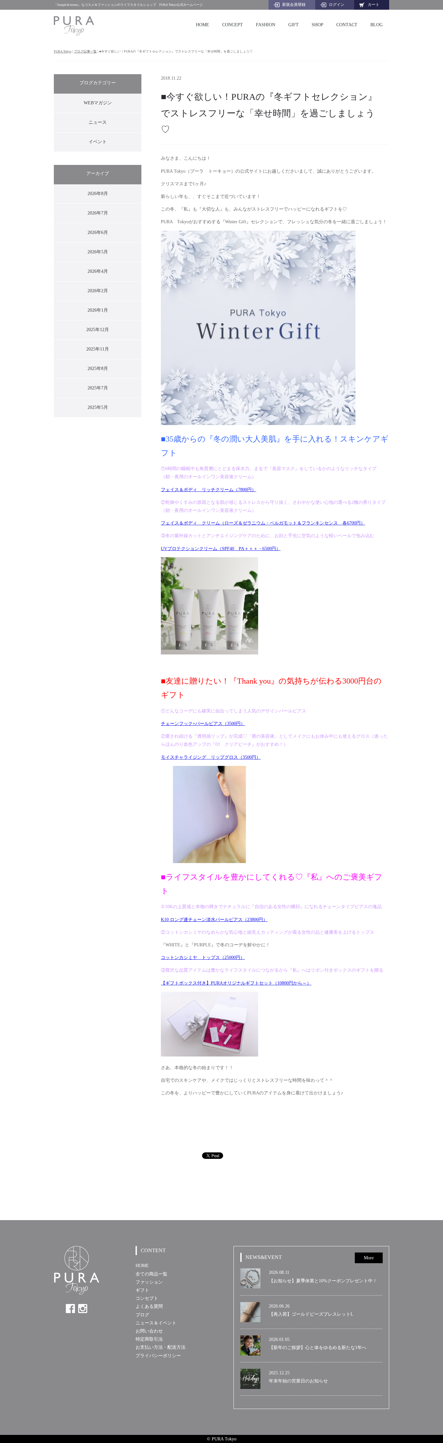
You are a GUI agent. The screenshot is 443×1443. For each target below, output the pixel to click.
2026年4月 (98, 271)
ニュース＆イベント (156, 1323)
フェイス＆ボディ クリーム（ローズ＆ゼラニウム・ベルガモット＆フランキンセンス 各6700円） (263, 523)
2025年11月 (97, 349)
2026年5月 (98, 251)
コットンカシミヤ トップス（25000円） (203, 957)
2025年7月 (98, 388)
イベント (98, 141)
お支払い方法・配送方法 (161, 1347)
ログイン (336, 4)
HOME (202, 24)
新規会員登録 (293, 4)
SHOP (317, 24)
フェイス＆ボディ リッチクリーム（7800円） (208, 489)
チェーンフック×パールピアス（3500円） (203, 723)
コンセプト (147, 1298)
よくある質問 (149, 1306)
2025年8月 (98, 368)
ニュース (98, 122)
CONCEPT (232, 24)
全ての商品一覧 (151, 1274)
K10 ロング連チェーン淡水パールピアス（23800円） (214, 919)
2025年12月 (97, 329)
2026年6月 (98, 232)
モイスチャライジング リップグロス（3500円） (211, 757)
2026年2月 (98, 290)
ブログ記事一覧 (85, 51)
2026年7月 (98, 213)
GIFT (293, 24)
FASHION (265, 24)
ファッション (149, 1282)
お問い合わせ (149, 1331)
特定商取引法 (149, 1339)
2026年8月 (98, 193)
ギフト (142, 1290)
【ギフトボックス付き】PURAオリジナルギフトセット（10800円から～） (236, 983)
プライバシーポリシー (158, 1355)
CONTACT (346, 24)
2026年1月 (98, 310)
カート (373, 4)
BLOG (376, 24)
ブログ (142, 1314)
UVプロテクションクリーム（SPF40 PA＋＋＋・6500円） (221, 548)
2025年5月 (98, 407)
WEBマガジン (98, 102)
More (369, 1257)
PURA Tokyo (62, 51)
